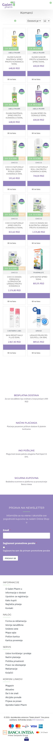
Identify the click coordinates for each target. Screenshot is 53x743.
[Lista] (8, 21)
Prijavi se (10, 558)
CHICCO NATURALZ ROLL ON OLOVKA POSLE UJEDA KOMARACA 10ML (14, 170)
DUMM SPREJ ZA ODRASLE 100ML (38, 114)
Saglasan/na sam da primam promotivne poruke (26, 550)
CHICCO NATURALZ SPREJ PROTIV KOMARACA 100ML (14, 225)
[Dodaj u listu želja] (14, 73)
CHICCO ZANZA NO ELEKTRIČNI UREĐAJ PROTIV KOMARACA (38, 225)
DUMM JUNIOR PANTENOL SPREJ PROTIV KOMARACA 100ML (14, 60)
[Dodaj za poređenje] (20, 73)
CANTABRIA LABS (14, 331)
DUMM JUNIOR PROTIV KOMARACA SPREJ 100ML (38, 59)
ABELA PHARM (14, 53)
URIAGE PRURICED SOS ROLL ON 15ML (38, 336)
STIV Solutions (38, 720)
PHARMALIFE (38, 272)
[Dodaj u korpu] (8, 73)
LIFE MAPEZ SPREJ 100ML (38, 278)
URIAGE (39, 331)
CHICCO (14, 163)
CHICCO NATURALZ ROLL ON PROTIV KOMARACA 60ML (39, 169)
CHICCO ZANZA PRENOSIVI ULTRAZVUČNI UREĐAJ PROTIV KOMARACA (14, 281)
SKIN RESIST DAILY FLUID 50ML (14, 336)
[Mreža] (5, 21)
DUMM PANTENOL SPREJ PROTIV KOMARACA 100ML (14, 115)
